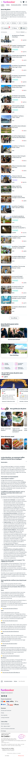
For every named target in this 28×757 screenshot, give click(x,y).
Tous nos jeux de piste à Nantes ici (10, 631)
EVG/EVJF (25, 4)
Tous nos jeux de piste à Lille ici (9, 643)
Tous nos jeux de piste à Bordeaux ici (11, 672)
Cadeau (8, 4)
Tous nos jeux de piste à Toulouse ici (10, 655)
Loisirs (2, 4)
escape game (7, 514)
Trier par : (20, 32)
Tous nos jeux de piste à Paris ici (10, 608)
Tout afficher (14, 318)
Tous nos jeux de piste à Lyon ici (10, 620)
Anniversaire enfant (16, 4)
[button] (23, 1)
